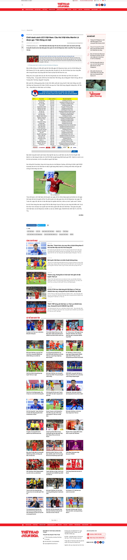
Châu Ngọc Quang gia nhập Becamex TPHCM (72, 453)
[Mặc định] (22, 47)
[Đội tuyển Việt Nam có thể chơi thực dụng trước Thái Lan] (74, 404)
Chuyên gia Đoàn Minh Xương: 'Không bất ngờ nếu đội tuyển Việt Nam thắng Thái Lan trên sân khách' (54, 434)
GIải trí (80, 9)
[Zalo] (105, 5)
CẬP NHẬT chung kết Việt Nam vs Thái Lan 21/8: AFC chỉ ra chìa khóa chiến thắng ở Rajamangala (74, 375)
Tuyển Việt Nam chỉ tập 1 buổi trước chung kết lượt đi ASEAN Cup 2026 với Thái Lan (54, 473)
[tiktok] (102, 5)
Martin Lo (58, 231)
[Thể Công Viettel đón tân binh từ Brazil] (74, 464)
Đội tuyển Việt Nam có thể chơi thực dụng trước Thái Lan (73, 412)
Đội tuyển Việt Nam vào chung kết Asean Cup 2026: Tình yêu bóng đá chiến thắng (54, 375)
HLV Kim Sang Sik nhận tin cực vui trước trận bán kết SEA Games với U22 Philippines (97, 65)
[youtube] (99, 5)
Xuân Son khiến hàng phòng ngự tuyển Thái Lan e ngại (34, 374)
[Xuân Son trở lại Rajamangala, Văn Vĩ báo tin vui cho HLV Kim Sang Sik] (35, 385)
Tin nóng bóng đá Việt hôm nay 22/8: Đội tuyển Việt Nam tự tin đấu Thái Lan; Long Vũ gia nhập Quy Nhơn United (54, 355)
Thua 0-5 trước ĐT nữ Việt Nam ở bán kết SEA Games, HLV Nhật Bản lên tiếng (97, 48)
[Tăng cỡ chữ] (22, 45)
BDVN (71, 234)
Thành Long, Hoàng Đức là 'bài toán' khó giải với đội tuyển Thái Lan (64, 276)
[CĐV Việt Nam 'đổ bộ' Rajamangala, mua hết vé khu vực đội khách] (35, 464)
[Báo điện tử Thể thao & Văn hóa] (63, 5)
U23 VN (38, 231)
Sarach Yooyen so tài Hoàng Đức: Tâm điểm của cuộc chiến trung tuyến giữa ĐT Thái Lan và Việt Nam (54, 414)
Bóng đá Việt (52, 9)
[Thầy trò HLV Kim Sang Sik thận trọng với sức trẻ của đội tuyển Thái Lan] (35, 483)
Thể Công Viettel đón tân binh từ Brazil (74, 472)
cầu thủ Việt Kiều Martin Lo (50, 234)
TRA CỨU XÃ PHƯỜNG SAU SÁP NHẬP (86, 0)
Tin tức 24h (37, 9)
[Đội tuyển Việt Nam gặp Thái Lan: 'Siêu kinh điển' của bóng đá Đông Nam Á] (74, 502)
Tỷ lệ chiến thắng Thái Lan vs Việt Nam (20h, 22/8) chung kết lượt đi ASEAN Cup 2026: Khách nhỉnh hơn (54, 333)
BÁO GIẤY (76, 0)
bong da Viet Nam (63, 234)
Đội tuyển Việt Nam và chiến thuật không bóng (62, 260)
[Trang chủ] (22, 9)
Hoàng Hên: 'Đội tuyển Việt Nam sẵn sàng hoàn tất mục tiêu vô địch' (74, 393)
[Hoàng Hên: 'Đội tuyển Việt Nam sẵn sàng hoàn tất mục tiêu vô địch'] (74, 385)
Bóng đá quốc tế (61, 9)
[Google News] (75, 43)
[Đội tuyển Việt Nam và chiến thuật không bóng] (36, 263)
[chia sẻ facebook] (22, 38)
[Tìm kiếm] (22, 5)
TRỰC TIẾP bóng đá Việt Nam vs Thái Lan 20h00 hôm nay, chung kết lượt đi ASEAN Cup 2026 (65, 305)
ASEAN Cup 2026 (29, 9)
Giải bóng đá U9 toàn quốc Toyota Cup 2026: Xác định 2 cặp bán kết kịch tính (54, 394)
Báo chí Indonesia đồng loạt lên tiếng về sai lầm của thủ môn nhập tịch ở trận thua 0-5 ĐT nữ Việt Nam (97, 56)
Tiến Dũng (65, 231)
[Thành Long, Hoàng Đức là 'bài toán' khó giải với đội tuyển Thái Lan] (36, 278)
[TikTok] (105, 0)
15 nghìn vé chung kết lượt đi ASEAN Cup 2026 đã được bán (33, 432)
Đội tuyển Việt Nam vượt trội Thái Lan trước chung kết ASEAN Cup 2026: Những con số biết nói (34, 354)
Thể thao (44, 9)
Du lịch (75, 9)
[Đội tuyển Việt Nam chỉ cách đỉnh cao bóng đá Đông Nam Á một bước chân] (54, 483)
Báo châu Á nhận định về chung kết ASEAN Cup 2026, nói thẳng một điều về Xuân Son (34, 454)
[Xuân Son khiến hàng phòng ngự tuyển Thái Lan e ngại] (35, 366)
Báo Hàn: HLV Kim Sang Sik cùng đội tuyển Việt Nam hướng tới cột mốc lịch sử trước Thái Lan (54, 511)
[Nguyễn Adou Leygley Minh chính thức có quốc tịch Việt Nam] (74, 424)
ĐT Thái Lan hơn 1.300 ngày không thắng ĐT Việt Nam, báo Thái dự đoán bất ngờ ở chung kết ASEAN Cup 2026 (74, 334)
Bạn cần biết (95, 9)
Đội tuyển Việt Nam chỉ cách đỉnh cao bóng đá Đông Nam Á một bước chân (54, 492)
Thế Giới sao (87, 9)
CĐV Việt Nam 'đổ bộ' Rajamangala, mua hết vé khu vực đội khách (34, 472)
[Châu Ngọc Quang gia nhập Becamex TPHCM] (74, 445)
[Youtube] (103, 0)
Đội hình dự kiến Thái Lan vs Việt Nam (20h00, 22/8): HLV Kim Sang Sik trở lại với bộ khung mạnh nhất (54, 454)
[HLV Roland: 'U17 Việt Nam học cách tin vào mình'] (74, 483)
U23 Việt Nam (30, 231)
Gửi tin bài (97, 0)
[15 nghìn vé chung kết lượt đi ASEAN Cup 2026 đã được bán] (35, 424)
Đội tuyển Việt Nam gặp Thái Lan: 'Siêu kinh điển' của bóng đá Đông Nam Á (74, 511)
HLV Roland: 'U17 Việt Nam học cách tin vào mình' (73, 491)
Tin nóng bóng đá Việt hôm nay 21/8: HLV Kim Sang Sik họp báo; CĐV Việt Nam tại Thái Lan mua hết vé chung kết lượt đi (34, 512)
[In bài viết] (22, 42)
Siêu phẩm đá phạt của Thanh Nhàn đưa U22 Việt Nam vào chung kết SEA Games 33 (97, 73)
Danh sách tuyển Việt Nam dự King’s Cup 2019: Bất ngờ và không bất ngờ (56, 56)
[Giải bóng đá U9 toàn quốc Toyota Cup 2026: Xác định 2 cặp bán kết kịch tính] (54, 385)
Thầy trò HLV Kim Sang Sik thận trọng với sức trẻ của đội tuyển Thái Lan (34, 492)
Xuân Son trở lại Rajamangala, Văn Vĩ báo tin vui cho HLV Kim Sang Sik (35, 393)
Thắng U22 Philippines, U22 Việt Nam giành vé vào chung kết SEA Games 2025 (97, 41)
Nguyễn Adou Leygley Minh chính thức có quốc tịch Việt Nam (74, 432)
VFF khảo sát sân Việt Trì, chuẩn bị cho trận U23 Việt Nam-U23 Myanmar (43, 65)
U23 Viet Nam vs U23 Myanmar (34, 234)
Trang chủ (23, 30)
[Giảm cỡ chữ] (22, 50)
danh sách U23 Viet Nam (48, 231)
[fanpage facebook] (97, 5)
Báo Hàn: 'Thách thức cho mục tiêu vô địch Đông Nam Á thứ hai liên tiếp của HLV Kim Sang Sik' (65, 246)
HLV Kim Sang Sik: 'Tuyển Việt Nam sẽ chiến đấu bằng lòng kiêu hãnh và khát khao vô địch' (34, 413)
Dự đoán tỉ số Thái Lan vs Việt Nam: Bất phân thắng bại (34, 332)
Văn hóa (69, 9)
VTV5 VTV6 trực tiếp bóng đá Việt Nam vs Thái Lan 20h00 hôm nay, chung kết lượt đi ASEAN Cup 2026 (64, 290)
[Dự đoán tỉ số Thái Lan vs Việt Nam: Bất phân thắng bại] (35, 325)
